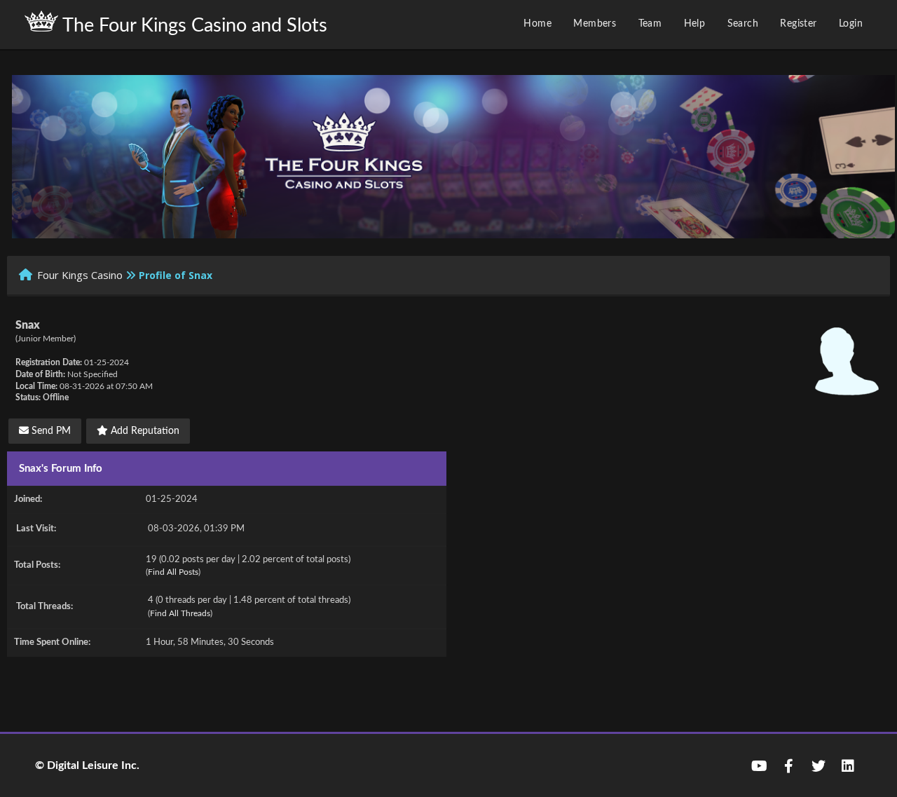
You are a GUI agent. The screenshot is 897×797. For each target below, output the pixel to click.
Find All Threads (180, 613)
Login (851, 24)
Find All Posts (173, 572)
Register (798, 24)
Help (695, 24)
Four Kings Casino (80, 275)
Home (537, 24)
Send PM (50, 431)
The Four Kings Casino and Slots (192, 25)
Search (742, 24)
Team (650, 24)
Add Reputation (143, 431)
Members (594, 24)
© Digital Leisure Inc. (87, 765)
